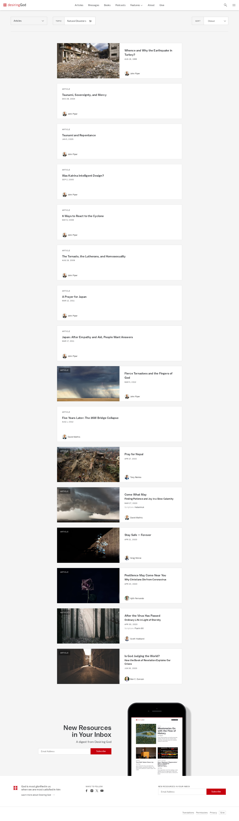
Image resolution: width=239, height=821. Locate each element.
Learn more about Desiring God (36, 794)
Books (107, 5)
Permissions (202, 812)
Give (161, 5)
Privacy (213, 812)
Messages (93, 5)
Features (135, 5)
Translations (188, 812)
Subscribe (101, 751)
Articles (79, 5)
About (151, 5)
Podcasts (120, 5)
